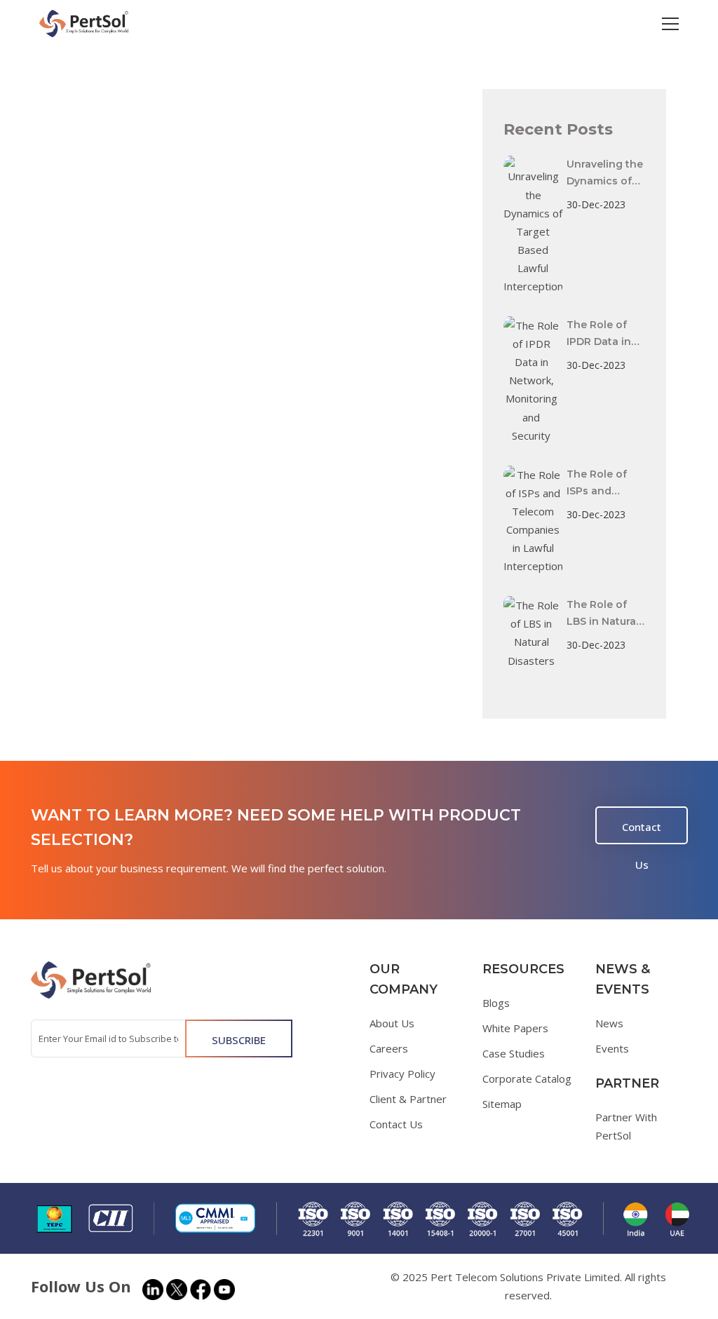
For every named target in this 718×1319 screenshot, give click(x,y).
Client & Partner (408, 1099)
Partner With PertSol (626, 1126)
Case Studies (513, 1053)
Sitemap (502, 1104)
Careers (389, 1048)
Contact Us (641, 832)
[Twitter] (176, 1289)
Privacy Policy (402, 1074)
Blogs (496, 1003)
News (609, 1023)
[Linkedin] (152, 1289)
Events (612, 1048)
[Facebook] (200, 1289)
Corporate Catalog (526, 1078)
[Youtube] (224, 1289)
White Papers (515, 1028)
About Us (392, 1023)
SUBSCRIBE (239, 1040)
